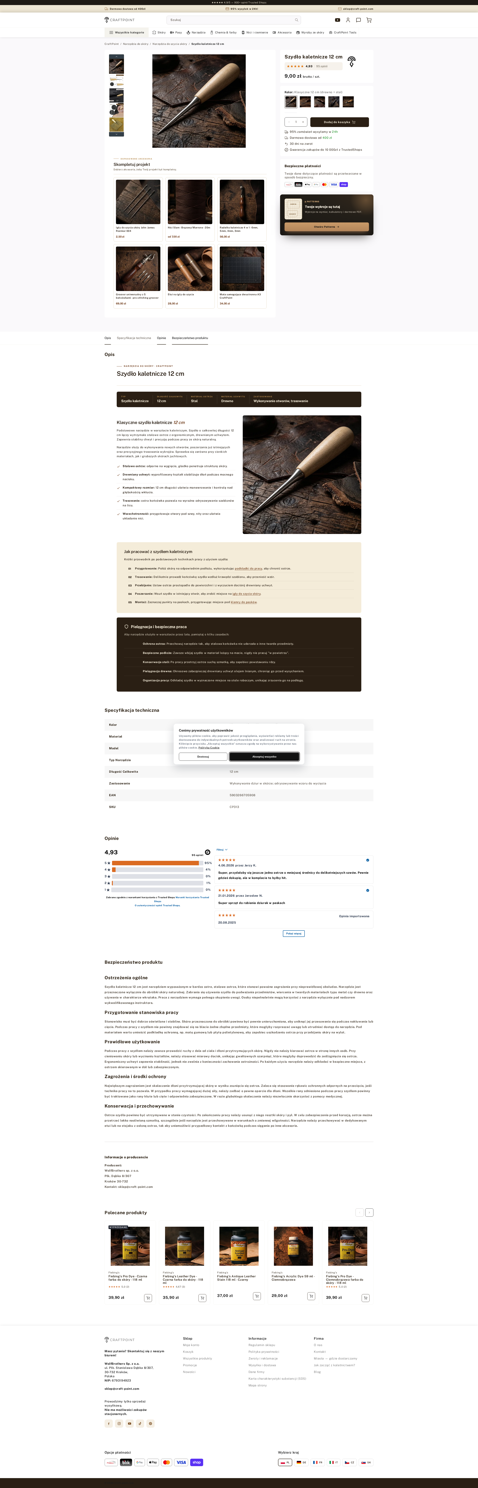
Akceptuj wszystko (264, 756)
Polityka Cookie (209, 747)
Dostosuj (203, 756)
